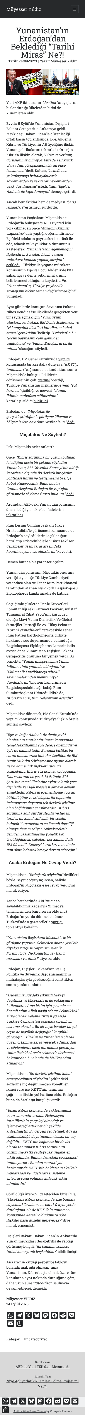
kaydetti (64, 551)
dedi (29, 170)
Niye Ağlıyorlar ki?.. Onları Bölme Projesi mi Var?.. (43, 1383)
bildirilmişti (67, 1251)
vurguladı (14, 296)
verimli (44, 380)
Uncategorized (36, 1339)
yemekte (34, 509)
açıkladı (13, 264)
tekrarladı (14, 514)
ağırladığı (44, 687)
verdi (63, 656)
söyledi (41, 348)
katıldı (62, 593)
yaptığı (64, 359)
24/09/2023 (28, 61)
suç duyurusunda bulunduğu (47, 640)
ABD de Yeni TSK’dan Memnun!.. (42, 1366)
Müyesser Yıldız (23, 9)
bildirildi (41, 401)
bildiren (36, 682)
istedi (42, 186)
